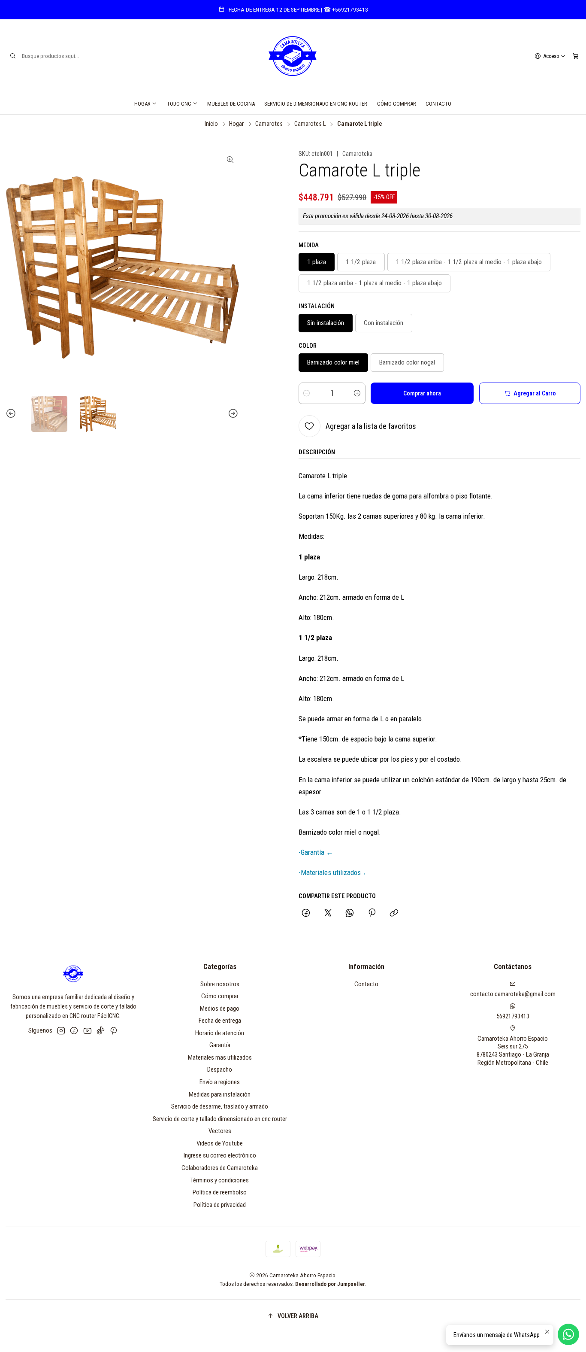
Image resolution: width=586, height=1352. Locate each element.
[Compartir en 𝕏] (327, 913)
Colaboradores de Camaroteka (219, 1168)
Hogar (142, 103)
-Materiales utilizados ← (334, 872)
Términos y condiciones (219, 1180)
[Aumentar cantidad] (357, 393)
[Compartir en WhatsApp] (349, 913)
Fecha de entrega (220, 1020)
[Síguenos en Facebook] (74, 1030)
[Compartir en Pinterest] (372, 913)
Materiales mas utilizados (220, 1057)
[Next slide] (232, 414)
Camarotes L (310, 124)
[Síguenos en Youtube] (87, 1030)
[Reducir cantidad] (306, 393)
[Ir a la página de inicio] (293, 56)
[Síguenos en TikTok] (100, 1030)
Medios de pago (219, 1008)
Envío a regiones (219, 1082)
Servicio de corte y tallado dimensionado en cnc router (220, 1119)
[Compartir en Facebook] (306, 913)
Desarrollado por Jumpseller (330, 1283)
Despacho (219, 1069)
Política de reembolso (220, 1192)
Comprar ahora (422, 393)
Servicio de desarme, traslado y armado (219, 1106)
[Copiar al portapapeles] (394, 913)
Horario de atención (219, 1033)
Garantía (219, 1045)
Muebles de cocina (231, 103)
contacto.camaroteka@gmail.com (513, 994)
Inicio (211, 124)
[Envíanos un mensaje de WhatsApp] (568, 1334)
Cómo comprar (396, 103)
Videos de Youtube (219, 1143)
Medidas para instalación (220, 1094)
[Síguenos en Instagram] (61, 1030)
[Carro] (575, 56)
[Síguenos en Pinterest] (113, 1030)
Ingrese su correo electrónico (220, 1155)
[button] (293, 1316)
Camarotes (269, 124)
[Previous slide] (12, 414)
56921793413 (512, 1016)
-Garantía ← (316, 852)
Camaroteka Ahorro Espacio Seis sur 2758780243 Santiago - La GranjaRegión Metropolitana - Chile (513, 1050)
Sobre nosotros (219, 984)
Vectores (219, 1131)
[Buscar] (13, 56)
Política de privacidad (219, 1205)
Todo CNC (179, 103)
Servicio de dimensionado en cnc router (315, 103)
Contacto (438, 103)
